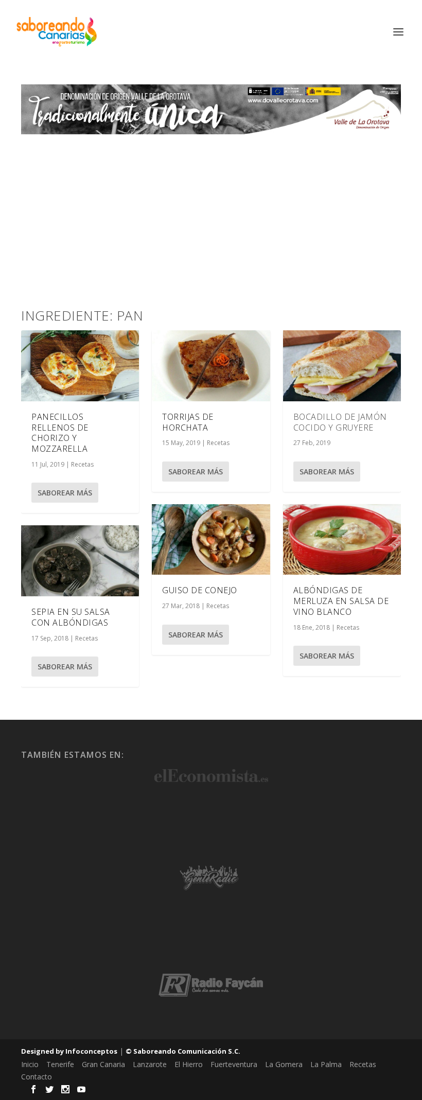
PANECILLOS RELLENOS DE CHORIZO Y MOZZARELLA (60, 432)
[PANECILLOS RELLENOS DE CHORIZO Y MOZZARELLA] (80, 365)
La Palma (326, 1064)
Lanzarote (150, 1064)
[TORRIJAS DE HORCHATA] (211, 365)
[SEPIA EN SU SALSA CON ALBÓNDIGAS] (80, 560)
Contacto (36, 1076)
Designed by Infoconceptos (69, 1051)
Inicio (30, 1064)
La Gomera (284, 1064)
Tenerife (60, 1064)
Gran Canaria (103, 1064)
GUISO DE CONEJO (199, 590)
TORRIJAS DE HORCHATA (188, 422)
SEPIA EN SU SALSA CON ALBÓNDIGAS (70, 617)
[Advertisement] (211, 211)
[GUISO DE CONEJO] (211, 539)
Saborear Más (65, 493)
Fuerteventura (233, 1064)
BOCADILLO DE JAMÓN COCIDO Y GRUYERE (340, 422)
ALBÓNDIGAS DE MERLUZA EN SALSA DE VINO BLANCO (341, 600)
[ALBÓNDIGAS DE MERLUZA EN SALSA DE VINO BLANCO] (342, 539)
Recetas (82, 464)
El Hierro (188, 1064)
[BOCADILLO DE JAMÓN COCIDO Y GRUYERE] (342, 365)
